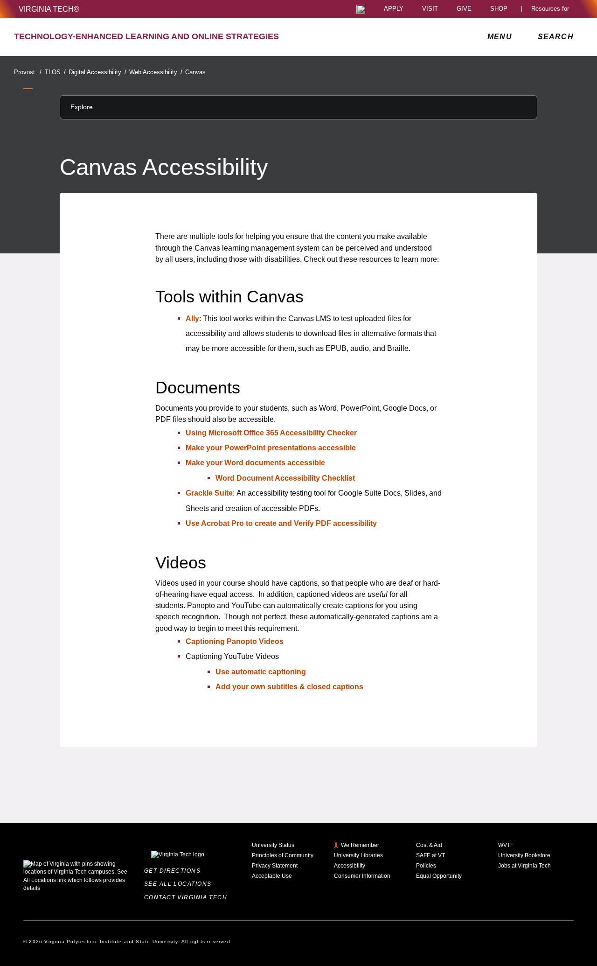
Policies (426, 865)
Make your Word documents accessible (255, 462)
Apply (393, 9)
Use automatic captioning (260, 671)
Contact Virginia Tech (187, 897)
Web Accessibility (155, 72)
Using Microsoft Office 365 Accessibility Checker (271, 432)
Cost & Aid (429, 845)
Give (464, 9)
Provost (28, 72)
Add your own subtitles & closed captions (289, 686)
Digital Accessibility (97, 72)
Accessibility (349, 865)
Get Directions (174, 871)
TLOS (55, 72)
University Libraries (358, 855)
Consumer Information (362, 876)
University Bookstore (524, 855)
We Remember (360, 845)
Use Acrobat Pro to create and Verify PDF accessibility (281, 523)
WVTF (506, 845)
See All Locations (179, 884)
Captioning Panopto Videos (235, 641)
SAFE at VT (430, 855)
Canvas (195, 72)
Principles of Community (282, 855)
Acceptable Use (272, 876)
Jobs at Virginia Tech (524, 865)
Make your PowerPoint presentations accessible (271, 447)
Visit (430, 9)
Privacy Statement (275, 865)
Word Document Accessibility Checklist (285, 478)
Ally (192, 318)
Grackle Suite (209, 493)
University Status (273, 845)
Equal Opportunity (439, 876)
